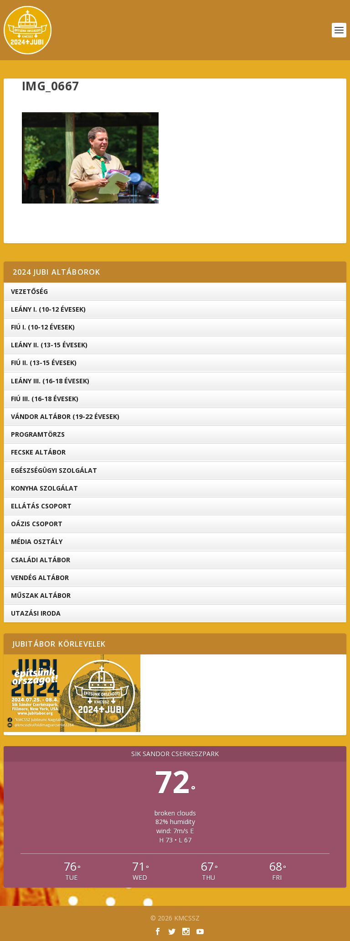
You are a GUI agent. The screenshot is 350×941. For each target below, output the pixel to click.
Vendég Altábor (40, 577)
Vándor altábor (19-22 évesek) (65, 416)
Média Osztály (36, 541)
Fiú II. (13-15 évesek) (44, 362)
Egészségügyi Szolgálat (54, 470)
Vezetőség (29, 291)
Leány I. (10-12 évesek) (48, 309)
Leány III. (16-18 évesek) (50, 380)
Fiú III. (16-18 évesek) (44, 398)
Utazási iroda (36, 613)
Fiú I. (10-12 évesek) (43, 327)
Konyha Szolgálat (44, 488)
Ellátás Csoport (41, 506)
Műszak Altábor (41, 595)
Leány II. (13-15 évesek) (49, 344)
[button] (90, 158)
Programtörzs (38, 434)
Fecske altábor (38, 452)
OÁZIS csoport (36, 523)
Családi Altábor (40, 559)
